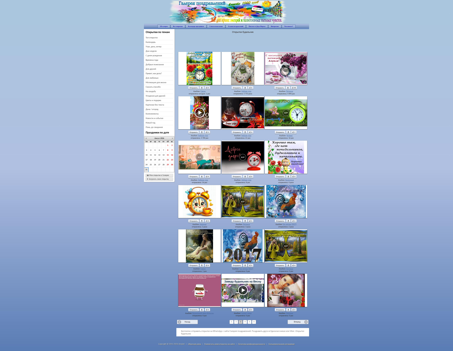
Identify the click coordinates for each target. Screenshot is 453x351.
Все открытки (178, 26)
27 (159, 165)
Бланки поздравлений (235, 26)
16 (172, 155)
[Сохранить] (202, 88)
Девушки (289, 313)
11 (151, 155)
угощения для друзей (155, 96)
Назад (187, 322)
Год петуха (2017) (289, 224)
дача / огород (152, 109)
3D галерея (164, 26)
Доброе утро (246, 91)
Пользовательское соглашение (281, 344)
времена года (152, 60)
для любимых (152, 78)
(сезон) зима (246, 313)
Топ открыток (152, 38)
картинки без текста (155, 105)
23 (172, 160)
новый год (150, 123)
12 (155, 155)
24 (146, 165)
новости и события (154, 118)
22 (168, 160)
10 (146, 155)
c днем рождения (154, 56)
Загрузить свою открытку (158, 179)
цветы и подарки (153, 100)
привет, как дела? (154, 73)
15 (168, 155)
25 (151, 165)
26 (155, 165)
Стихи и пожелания (216, 26)
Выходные (289, 180)
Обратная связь (194, 344)
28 (163, 165)
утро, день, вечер (153, 47)
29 (168, 165)
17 (146, 160)
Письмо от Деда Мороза (257, 26)
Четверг (289, 136)
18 (151, 160)
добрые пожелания (155, 65)
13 (159, 155)
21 (163, 160)
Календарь (150, 42)
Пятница (289, 91)
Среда (203, 91)
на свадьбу (151, 91)
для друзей (151, 69)
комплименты (152, 114)
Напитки (203, 224)
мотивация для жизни (156, 82)
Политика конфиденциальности (251, 344)
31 (146, 170)
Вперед (297, 322)
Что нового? (288, 26)
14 (163, 155)
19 (155, 160)
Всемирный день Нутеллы (203, 313)
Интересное (275, 26)
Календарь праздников (196, 26)
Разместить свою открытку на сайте (219, 344)
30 (172, 165)
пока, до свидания (154, 127)
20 (159, 160)
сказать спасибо (153, 87)
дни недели (151, 51)
